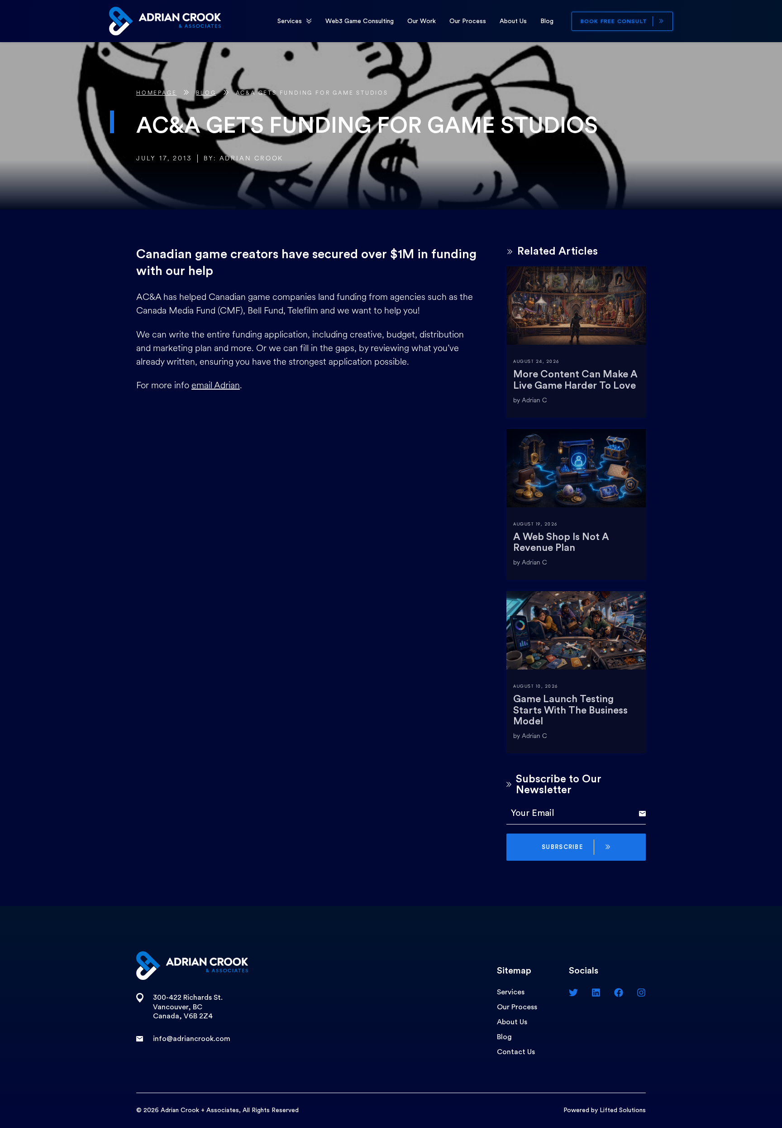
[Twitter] (573, 992)
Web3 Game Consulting (359, 21)
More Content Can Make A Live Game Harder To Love (575, 379)
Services (289, 21)
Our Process (467, 21)
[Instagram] (641, 992)
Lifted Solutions (623, 1110)
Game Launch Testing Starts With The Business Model (570, 710)
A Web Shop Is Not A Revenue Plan (561, 542)
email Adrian (215, 385)
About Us (513, 21)
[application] (309, 21)
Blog (546, 21)
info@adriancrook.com (191, 1038)
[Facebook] (618, 992)
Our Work (421, 21)
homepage (156, 93)
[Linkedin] (596, 992)
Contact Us (516, 1052)
